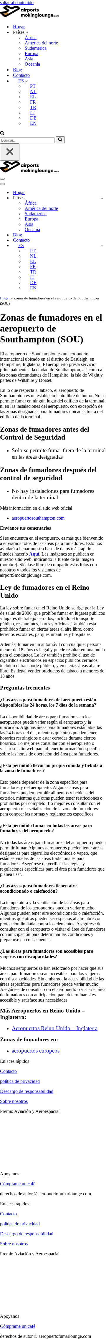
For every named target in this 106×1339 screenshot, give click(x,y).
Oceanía (32, 64)
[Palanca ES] (102, 245)
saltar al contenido (17, 2)
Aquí (34, 553)
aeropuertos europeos (35, 1051)
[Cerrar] (9, 152)
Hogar (19, 26)
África (31, 37)
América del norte (41, 42)
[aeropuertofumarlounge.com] (29, 16)
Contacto (21, 75)
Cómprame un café (17, 1183)
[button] (27, 32)
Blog (17, 69)
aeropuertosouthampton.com (38, 518)
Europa (31, 53)
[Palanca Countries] (102, 197)
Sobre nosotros (14, 1101)
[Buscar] (2, 133)
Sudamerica (36, 48)
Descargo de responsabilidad (26, 1091)
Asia (29, 58)
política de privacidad (20, 1081)
